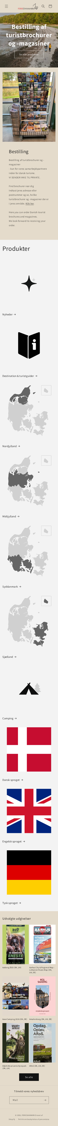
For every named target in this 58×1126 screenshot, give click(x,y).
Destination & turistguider (18, 376)
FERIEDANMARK (28, 1115)
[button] (6, 6)
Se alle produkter (29, 54)
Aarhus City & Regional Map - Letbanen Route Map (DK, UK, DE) (42, 970)
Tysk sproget (10, 903)
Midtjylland (9, 516)
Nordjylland (9, 446)
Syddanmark (10, 586)
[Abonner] (45, 1100)
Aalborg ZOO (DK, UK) (11, 967)
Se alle (29, 1077)
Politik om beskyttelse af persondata (33, 1119)
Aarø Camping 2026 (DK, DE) (14, 1019)
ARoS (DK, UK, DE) (37, 1066)
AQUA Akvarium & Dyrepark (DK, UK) (14, 1067)
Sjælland (7, 657)
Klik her (30, 203)
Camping (7, 718)
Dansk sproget (11, 780)
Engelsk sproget (12, 841)
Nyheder (7, 314)
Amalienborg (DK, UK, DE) (40, 1019)
